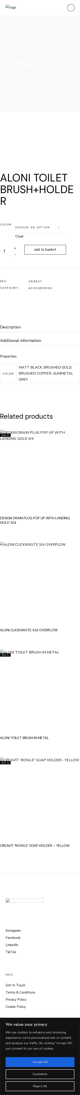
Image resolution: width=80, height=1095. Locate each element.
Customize (40, 1074)
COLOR (6, 224)
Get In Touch (15, 985)
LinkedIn (12, 945)
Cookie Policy (16, 1006)
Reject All (40, 1086)
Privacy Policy (16, 999)
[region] (40, 1056)
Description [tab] (10, 327)
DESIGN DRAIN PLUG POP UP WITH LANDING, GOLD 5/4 (35, 520)
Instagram (13, 930)
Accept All (40, 1062)
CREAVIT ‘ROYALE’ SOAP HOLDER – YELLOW (35, 845)
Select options (46, 580)
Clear (19, 236)
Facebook (13, 937)
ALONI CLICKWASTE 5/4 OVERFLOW (29, 630)
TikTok (11, 952)
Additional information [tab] (20, 340)
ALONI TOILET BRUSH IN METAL (24, 737)
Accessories (40, 288)
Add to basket (45, 249)
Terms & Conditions (20, 992)
